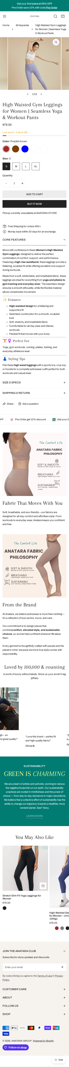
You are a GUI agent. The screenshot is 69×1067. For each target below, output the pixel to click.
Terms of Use (44, 976)
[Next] (41, 94)
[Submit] (62, 967)
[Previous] (27, 94)
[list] (34, 67)
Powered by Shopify (43, 1041)
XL (35, 166)
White (34, 149)
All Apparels (22, 25)
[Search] (55, 16)
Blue (25, 149)
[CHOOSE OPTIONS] (43, 886)
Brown (15, 149)
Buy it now (34, 204)
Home (6, 25)
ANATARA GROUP (21, 1041)
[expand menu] (5, 16)
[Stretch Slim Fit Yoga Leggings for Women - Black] (5, 908)
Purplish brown (6, 149)
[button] (62, 16)
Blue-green (43, 149)
